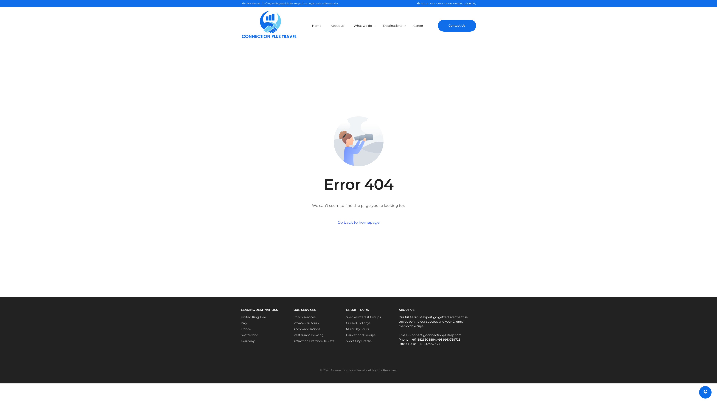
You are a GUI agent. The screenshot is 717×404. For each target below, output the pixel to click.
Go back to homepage (359, 222)
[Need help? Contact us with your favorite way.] (705, 392)
